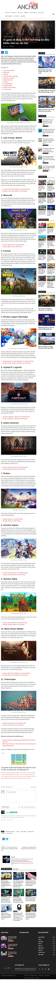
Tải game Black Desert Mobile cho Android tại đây (16, 673)
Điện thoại (28, 879)
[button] (53, 14)
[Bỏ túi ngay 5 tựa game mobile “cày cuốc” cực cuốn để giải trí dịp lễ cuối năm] (46, 62)
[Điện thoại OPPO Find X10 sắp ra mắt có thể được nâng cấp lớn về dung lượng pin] (31, 875)
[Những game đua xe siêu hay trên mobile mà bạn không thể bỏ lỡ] (42, 265)
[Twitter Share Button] (6, 52)
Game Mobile (10, 36)
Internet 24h (3, 895)
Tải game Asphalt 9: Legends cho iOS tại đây (15, 418)
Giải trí (7, 12)
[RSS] (45, 969)
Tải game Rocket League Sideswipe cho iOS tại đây (17, 363)
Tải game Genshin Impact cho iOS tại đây (14, 574)
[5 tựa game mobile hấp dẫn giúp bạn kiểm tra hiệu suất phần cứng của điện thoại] (4, 946)
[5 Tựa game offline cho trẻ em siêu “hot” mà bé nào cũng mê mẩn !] (42, 182)
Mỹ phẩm (40, 941)
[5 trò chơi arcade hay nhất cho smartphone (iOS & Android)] (51, 265)
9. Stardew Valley (7, 85)
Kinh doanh (8, 16)
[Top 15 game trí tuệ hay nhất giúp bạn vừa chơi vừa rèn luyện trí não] (51, 225)
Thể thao (40, 12)
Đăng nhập (33, 787)
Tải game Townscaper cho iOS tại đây (13, 725)
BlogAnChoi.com (19, 968)
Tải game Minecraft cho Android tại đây (13, 244)
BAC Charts (26, 978)
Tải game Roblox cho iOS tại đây (11, 521)
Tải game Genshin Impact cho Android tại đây (15, 572)
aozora (13, 857)
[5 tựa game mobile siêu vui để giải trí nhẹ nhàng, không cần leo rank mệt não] (40, 149)
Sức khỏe (16, 16)
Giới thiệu (26, 975)
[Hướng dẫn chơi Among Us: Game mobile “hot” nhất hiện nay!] (51, 238)
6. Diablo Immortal (7, 80)
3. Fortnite (5, 74)
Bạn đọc (23, 16)
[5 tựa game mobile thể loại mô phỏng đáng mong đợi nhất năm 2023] (51, 182)
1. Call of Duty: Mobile (9, 70)
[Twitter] (49, 969)
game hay (3, 833)
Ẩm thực (13, 12)
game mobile (9, 833)
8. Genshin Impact (7, 83)
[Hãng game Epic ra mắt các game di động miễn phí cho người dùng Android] (46, 320)
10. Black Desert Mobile (9, 87)
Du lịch (20, 12)
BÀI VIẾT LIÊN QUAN (6, 869)
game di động (23, 831)
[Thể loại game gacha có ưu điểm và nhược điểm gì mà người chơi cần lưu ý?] (4, 953)
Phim (39, 939)
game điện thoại (31, 831)
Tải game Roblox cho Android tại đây (13, 519)
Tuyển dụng (41, 975)
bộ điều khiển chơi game (10, 831)
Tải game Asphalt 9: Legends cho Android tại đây (16, 416)
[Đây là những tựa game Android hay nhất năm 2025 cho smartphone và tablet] (18, 892)
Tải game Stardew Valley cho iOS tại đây (14, 624)
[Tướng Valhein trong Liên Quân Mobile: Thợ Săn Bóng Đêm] (42, 195)
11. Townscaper (7, 89)
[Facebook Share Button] (2, 52)
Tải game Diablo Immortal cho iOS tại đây (14, 469)
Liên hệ (37, 978)
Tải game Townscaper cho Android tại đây (14, 723)
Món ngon (40, 954)
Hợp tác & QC (47, 975)
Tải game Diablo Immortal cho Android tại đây (15, 467)
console (17, 831)
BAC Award (32, 978)
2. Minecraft (6, 72)
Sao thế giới (41, 937)
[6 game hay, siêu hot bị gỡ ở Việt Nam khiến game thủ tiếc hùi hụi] (31, 892)
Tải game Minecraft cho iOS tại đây (12, 246)
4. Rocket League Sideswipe (10, 76)
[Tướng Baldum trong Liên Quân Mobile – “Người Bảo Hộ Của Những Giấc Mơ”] (42, 252)
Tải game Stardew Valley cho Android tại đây (15, 622)
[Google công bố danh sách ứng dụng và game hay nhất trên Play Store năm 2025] (6, 892)
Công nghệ (33, 12)
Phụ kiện (15, 911)
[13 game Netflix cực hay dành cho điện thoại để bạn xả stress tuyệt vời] (51, 207)
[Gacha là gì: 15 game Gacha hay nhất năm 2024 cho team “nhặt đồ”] (4, 938)
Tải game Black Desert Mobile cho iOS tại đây (15, 675)
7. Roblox (5, 81)
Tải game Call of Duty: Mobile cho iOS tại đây (15, 191)
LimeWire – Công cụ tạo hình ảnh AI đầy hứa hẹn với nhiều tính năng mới (9, 849)
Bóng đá (40, 950)
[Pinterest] (42, 969)
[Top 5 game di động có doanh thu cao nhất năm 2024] (46, 301)
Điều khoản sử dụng (33, 975)
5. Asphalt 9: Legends (9, 78)
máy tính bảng (26, 129)
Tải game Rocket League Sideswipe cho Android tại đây (18, 361)
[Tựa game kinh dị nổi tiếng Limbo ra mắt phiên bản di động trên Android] (40, 121)
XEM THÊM (15, 869)
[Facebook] (39, 969)
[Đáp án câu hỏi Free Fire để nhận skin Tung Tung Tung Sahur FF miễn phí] (46, 102)
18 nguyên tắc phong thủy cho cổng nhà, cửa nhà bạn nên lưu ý (28, 848)
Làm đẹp (26, 12)
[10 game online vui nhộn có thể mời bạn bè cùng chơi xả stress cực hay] (42, 225)
